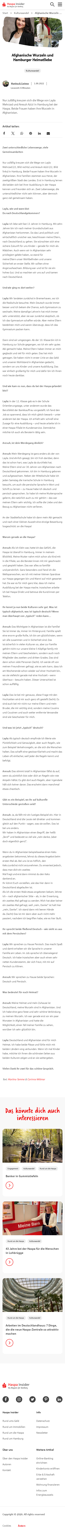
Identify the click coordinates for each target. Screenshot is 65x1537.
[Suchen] (52, 4)
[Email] (48, 133)
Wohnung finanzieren (48, 1484)
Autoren (7, 1464)
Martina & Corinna (20, 83)
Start (5, 12)
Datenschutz (43, 1420)
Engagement (13, 1168)
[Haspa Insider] (14, 5)
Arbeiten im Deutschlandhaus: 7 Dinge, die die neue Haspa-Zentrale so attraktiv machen (32, 1329)
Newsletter (42, 1432)
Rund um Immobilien (14, 1426)
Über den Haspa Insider (15, 1458)
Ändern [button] (21, 1525)
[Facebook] (4, 133)
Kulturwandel (21, 12)
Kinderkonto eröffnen (48, 1468)
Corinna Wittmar (36, 1079)
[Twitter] (13, 133)
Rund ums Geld (11, 1420)
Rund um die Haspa (48, 1168)
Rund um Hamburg (13, 1438)
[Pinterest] (30, 133)
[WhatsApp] (21, 133)
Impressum (42, 1426)
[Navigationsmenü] (59, 4)
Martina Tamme (16, 1079)
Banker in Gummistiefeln (22, 1176)
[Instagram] (19, 1399)
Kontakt (7, 1469)
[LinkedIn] (39, 133)
